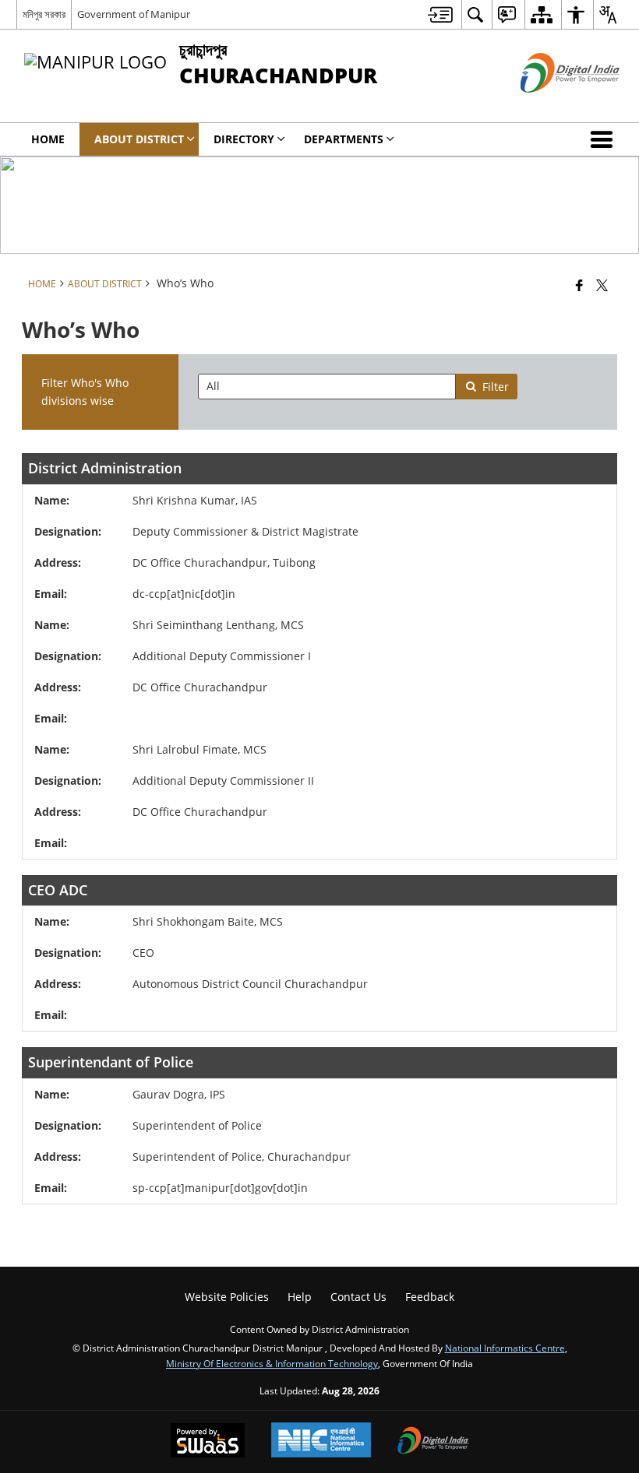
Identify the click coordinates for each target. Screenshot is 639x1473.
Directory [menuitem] (244, 139)
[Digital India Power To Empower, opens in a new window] (433, 1441)
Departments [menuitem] (343, 139)
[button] (604, 139)
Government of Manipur (133, 14)
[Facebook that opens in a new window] (579, 285)
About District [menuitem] (139, 139)
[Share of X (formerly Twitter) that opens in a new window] (602, 285)
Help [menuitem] (300, 1296)
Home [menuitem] (48, 139)
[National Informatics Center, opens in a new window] (321, 1441)
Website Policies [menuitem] (227, 1296)
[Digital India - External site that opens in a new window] (550, 105)
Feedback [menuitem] (429, 1296)
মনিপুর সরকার (44, 14)
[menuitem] (440, 14)
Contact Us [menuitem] (358, 1296)
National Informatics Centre (505, 1347)
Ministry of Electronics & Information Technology (272, 1363)
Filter (495, 386)
